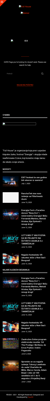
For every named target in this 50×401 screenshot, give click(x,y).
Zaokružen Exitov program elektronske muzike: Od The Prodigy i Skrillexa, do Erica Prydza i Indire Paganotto (33, 345)
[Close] (3, 3)
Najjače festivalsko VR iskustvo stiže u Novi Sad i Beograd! (33, 258)
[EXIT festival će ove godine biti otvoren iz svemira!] (11, 181)
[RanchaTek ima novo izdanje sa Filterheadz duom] (11, 197)
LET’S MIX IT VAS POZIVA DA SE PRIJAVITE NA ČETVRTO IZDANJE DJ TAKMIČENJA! (33, 239)
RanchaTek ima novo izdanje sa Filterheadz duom (32, 196)
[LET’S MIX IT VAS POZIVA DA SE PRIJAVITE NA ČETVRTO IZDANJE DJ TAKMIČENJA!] (11, 239)
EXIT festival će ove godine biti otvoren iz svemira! (34, 178)
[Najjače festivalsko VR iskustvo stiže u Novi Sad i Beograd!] (11, 259)
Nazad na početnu (25, 85)
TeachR (30, 397)
